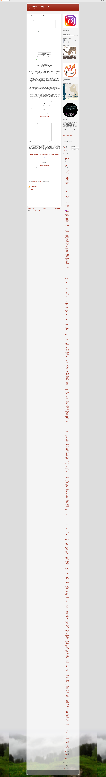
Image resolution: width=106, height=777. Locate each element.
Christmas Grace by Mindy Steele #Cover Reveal (67, 611)
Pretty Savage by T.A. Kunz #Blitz (67, 656)
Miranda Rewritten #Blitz (67, 475)
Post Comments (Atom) (37, 210)
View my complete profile (67, 135)
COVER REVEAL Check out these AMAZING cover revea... (67, 221)
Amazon (47, 116)
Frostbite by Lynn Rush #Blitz (67, 203)
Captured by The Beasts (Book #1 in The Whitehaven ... (67, 178)
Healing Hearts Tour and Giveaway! (67, 544)
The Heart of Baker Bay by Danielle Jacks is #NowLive (67, 700)
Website (31, 154)
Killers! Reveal (66, 726)
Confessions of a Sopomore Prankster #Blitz (67, 190)
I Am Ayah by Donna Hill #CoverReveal (67, 574)
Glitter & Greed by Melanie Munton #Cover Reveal (67, 470)
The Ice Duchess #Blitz (67, 440)
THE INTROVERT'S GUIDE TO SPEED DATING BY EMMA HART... (67, 706)
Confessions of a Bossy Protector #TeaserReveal (67, 366)
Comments (74, 149)
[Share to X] (45, 181)
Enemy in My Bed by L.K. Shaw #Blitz (67, 300)
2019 (65, 762)
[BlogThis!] (44, 181)
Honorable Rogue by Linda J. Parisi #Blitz (67, 570)
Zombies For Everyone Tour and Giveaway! (67, 517)
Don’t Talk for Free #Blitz (66, 390)
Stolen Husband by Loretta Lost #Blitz (67, 266)
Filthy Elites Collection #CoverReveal (67, 256)
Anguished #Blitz (67, 356)
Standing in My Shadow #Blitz (67, 665)
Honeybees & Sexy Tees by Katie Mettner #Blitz (67, 495)
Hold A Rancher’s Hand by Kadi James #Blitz (67, 286)
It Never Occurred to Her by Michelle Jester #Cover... (67, 522)
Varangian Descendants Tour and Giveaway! (67, 271)
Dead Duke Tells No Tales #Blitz (67, 731)
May (66, 751)
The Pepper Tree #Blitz (67, 263)
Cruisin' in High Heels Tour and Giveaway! (67, 647)
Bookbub (48, 154)
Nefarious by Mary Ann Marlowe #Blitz (67, 643)
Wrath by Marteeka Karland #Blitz (67, 340)
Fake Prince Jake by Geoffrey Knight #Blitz (67, 465)
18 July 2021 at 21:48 (38, 186)
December (67, 156)
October (66, 160)
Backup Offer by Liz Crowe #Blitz (67, 540)
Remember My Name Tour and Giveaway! (67, 424)
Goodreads (42, 116)
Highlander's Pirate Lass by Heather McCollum (67, 632)
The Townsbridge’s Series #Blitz (67, 318)
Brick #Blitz (67, 507)
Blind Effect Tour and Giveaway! (67, 505)
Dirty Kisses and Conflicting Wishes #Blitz (67, 401)
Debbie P (33, 186)
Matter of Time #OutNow (67, 719)
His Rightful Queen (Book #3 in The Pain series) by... (67, 361)
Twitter (39, 154)
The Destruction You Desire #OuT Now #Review (67, 378)
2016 (65, 766)
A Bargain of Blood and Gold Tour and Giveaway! (67, 627)
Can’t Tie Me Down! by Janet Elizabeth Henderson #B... (67, 532)
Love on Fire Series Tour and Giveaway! (67, 275)
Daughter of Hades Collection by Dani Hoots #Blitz (67, 637)
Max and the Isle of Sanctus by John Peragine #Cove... (67, 372)
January (66, 758)
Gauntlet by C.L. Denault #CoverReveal (67, 454)
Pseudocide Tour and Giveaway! (67, 478)
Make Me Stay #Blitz (67, 236)
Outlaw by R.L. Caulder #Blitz (66, 549)
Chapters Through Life (39, 6)
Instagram (44, 154)
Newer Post (31, 208)
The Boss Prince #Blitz (66, 712)
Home (44, 208)
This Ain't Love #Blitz (66, 308)
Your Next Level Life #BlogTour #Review (67, 588)
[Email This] (43, 181)
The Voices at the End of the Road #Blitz (67, 207)
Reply (32, 189)
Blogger (59, 772)
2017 (65, 765)
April (66, 753)
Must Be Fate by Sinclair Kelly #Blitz (67, 623)
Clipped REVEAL (67, 344)
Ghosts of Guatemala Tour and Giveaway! (67, 336)
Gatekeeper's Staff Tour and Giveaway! (67, 716)
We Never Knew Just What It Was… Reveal (67, 396)
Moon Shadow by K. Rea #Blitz (67, 527)
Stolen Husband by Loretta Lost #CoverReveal (67, 553)
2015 (65, 768)
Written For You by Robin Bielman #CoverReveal (67, 198)
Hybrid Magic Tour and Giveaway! (67, 353)
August (66, 165)
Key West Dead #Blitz (66, 420)
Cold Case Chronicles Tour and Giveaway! (67, 428)
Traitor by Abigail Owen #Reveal (67, 695)
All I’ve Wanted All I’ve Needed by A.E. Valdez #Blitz (67, 330)
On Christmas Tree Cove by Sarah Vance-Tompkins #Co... (67, 407)
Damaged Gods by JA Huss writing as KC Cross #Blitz (67, 280)
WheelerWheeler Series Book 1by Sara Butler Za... (67, 384)
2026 (65, 147)
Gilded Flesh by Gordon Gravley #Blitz (67, 669)
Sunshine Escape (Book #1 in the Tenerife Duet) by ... (67, 617)
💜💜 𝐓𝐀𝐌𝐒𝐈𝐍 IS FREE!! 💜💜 (67, 212)
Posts (73, 147)
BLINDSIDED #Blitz (67, 393)
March (66, 754)
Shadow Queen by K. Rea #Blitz (67, 432)
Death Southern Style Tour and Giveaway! (67, 681)
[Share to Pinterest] (48, 181)
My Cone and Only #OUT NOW (67, 482)
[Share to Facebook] (46, 181)
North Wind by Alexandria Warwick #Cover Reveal (67, 501)
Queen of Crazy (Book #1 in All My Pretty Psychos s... (67, 172)
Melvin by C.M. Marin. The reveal (67, 723)
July (66, 167)
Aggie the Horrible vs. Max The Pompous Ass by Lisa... (67, 512)
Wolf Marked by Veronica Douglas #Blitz (67, 227)
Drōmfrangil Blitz (67, 290)
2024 (65, 150)
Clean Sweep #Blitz (66, 485)
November (67, 158)
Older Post (57, 208)
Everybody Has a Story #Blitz (67, 592)
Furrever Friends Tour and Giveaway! (67, 450)
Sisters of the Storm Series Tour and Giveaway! (67, 660)
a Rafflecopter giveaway (44, 165)
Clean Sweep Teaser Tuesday (67, 652)
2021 (65, 154)
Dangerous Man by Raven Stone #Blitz (67, 413)
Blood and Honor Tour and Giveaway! (67, 741)
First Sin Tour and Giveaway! (67, 185)
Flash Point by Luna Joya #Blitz (67, 461)
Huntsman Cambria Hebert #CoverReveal (67, 232)
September (67, 163)
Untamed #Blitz (66, 311)
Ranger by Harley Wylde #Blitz (66, 436)
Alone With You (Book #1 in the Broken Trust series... (67, 605)
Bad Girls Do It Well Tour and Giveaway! (67, 559)
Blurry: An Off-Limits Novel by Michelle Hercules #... (67, 746)
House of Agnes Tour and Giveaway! (67, 304)
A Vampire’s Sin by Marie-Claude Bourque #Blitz (67, 240)
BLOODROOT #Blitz (67, 183)
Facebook (36, 154)
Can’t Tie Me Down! (67, 458)
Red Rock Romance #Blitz (67, 314)
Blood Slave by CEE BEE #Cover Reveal (67, 245)
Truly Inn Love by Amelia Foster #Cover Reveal (66, 250)
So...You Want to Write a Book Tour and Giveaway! (67, 736)
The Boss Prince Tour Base (67, 417)
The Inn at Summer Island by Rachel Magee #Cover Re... (67, 295)
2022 (65, 153)
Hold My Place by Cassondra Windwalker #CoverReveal (67, 675)
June (66, 750)
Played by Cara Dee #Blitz (67, 578)
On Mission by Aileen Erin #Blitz (67, 322)
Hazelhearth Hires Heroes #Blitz (67, 260)
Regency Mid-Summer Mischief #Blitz (67, 489)
